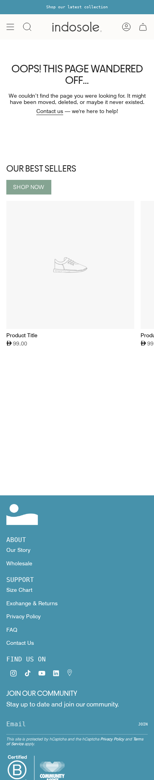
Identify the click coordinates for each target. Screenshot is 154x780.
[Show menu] (10, 27)
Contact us (49, 111)
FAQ (11, 630)
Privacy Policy (23, 616)
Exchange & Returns (32, 603)
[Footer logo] (22, 514)
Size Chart (19, 590)
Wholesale (19, 563)
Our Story (18, 550)
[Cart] (143, 27)
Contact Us (20, 643)
